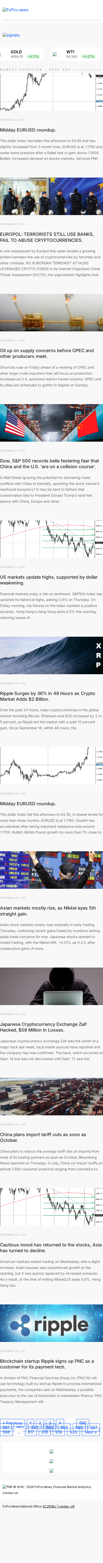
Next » (91, 1431)
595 (64, 1427)
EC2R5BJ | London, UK (59, 1506)
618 (45, 1431)
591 (6, 1427)
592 (20, 1427)
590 (82, 1422)
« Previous (12, 1422)
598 (6, 1431)
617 (31, 1431)
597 (93, 1427)
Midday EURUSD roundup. (28, 130)
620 (73, 1431)
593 (34, 1427)
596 (79, 1427)
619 (59, 1431)
